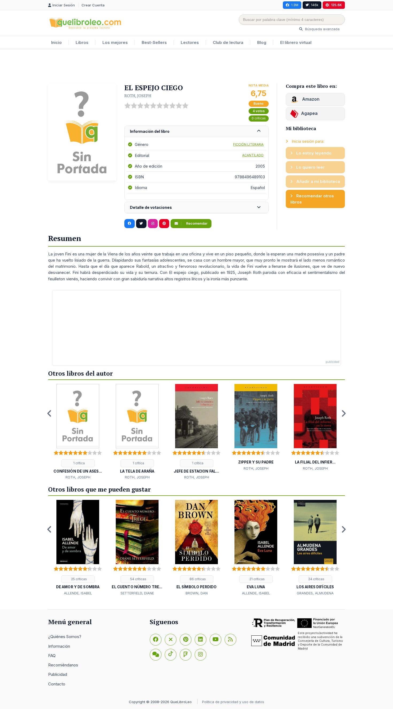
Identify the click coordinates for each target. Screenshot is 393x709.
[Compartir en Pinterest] (164, 223)
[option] (77, 432)
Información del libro (149, 131)
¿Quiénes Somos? (64, 636)
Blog (261, 42)
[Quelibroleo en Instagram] (153, 223)
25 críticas (78, 579)
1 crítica (78, 463)
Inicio (56, 42)
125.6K (336, 5)
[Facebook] (155, 640)
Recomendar (196, 223)
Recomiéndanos (63, 664)
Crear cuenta (93, 5)
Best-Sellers (154, 42)
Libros (82, 42)
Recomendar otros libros (312, 199)
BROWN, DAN (197, 593)
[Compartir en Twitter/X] (141, 223)
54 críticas (137, 579)
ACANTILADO (253, 155)
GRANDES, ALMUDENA (315, 593)
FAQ (52, 655)
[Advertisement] (196, 67)
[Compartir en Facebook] (129, 223)
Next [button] (343, 413)
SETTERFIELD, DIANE (137, 593)
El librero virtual (295, 42)
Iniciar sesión (64, 5)
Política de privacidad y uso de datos (233, 702)
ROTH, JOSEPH (137, 95)
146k (314, 5)
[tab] (196, 131)
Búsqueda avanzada (322, 29)
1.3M (294, 5)
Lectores (190, 42)
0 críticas (259, 118)
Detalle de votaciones (151, 207)
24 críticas (315, 579)
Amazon (310, 99)
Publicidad (57, 674)
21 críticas (257, 579)
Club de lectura (228, 42)
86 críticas (197, 579)
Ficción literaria (248, 144)
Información (59, 646)
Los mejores (115, 42)
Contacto (56, 684)
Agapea (309, 113)
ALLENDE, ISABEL (78, 593)
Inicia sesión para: (307, 141)
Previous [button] (49, 413)
